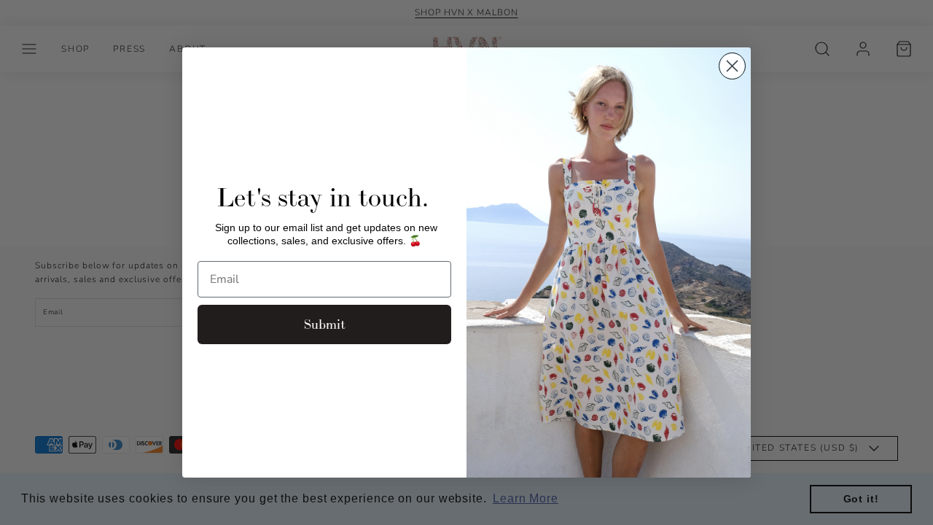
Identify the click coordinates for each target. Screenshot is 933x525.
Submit (325, 324)
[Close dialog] (732, 66)
